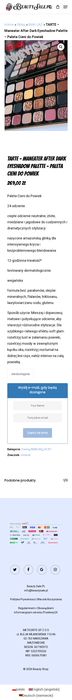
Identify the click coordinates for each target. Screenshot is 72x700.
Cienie (25, 449)
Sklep (21, 24)
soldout (26, 455)
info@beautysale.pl (36, 590)
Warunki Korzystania (49, 599)
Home (9, 24)
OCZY (47, 449)
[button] (65, 7)
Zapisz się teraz (37, 432)
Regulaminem (26, 608)
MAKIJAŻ (35, 24)
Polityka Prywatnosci (22, 599)
